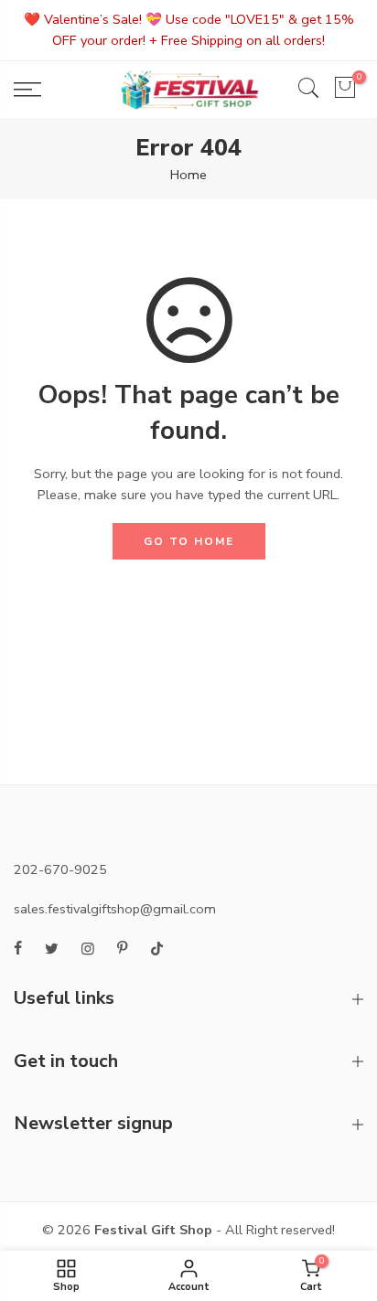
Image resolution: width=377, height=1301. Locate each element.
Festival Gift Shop (153, 1230)
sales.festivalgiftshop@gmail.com (115, 909)
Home (188, 174)
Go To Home (189, 541)
